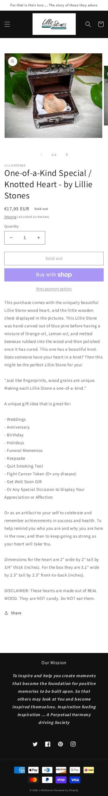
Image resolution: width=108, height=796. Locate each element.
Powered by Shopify (66, 790)
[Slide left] (41, 154)
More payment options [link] (54, 288)
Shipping (10, 217)
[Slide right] (66, 154)
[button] (7, 24)
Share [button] (16, 612)
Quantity (11, 226)
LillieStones (46, 790)
